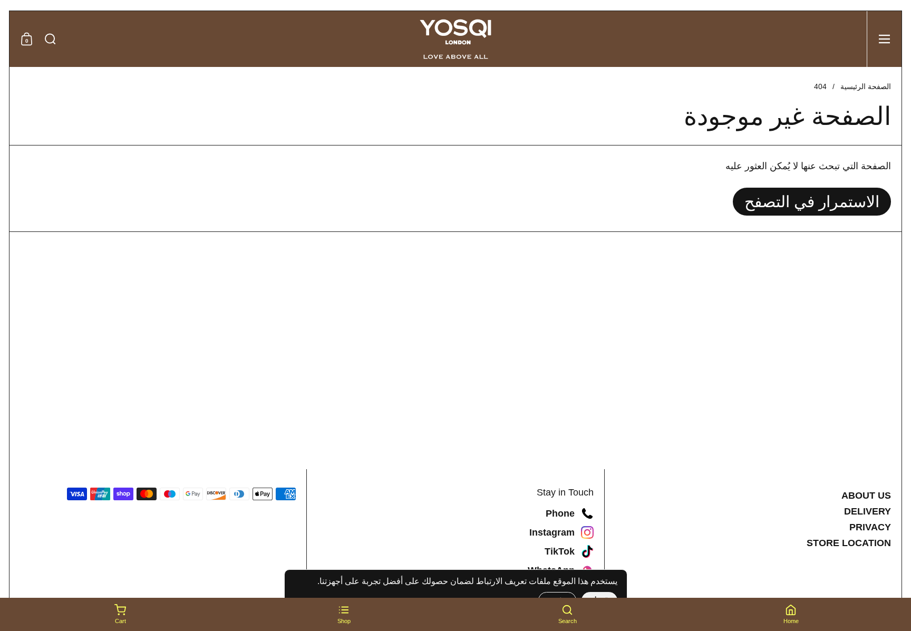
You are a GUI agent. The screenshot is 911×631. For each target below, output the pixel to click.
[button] (50, 39)
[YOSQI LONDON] (455, 39)
